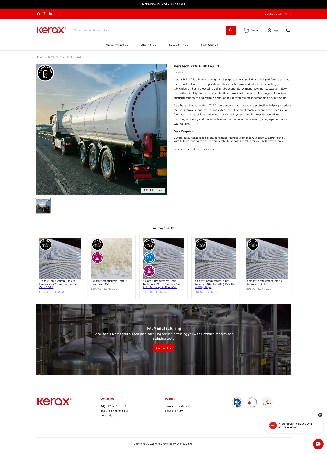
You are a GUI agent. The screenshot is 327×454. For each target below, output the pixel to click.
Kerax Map (107, 415)
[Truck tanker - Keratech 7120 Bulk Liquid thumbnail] (42, 205)
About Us (147, 45)
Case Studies (209, 45)
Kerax (181, 72)
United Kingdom (275, 13)
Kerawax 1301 (255, 284)
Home (39, 57)
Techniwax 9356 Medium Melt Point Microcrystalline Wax (162, 285)
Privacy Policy (174, 411)
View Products (116, 45)
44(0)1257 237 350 (113, 406)
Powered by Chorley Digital (177, 443)
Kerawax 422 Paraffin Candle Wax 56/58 (58, 285)
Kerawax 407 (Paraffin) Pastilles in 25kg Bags (215, 285)
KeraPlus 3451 (100, 284)
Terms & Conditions (177, 406)
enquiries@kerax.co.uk (114, 411)
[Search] (231, 30)
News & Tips (177, 45)
